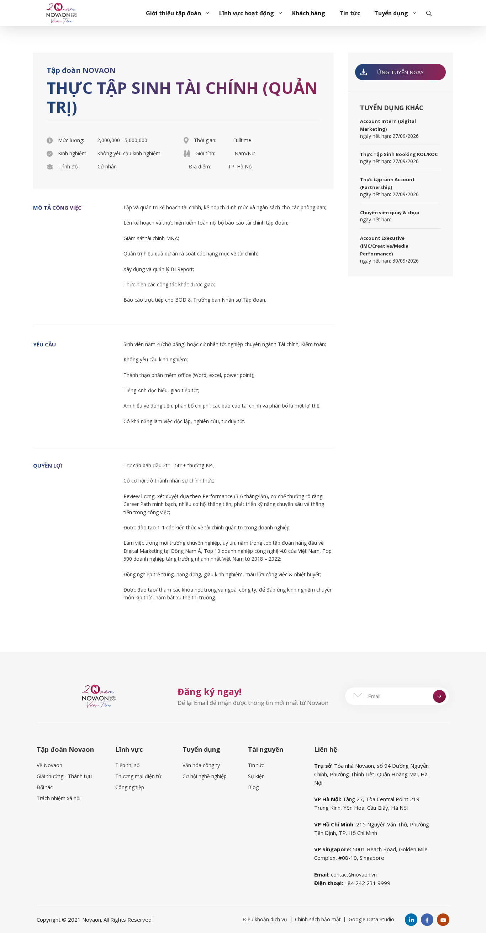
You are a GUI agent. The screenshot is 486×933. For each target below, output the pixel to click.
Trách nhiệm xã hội (58, 798)
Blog (253, 787)
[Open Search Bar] (429, 13)
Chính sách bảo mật (318, 919)
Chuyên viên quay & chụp (389, 213)
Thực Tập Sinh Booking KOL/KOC (399, 154)
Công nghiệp (129, 787)
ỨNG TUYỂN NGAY (400, 72)
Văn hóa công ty (201, 765)
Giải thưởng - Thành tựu (64, 776)
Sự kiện (256, 776)
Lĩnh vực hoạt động (246, 13)
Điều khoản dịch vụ (265, 919)
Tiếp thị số (127, 765)
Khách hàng (308, 13)
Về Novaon (49, 765)
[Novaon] (61, 12)
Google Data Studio (371, 919)
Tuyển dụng (391, 13)
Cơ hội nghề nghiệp (205, 776)
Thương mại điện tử (138, 776)
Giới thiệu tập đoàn (173, 13)
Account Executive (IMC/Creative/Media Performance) (384, 246)
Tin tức (349, 13)
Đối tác (45, 787)
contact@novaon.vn (354, 874)
